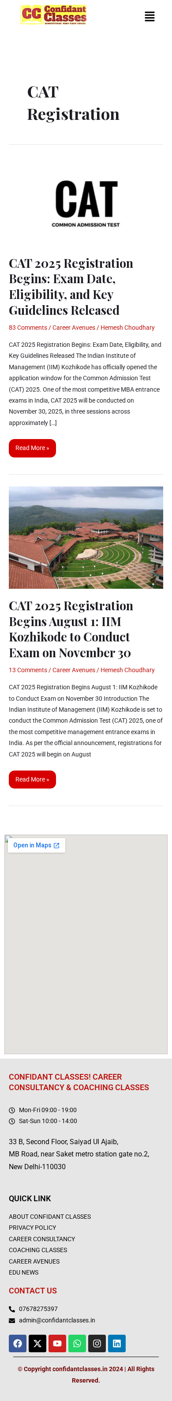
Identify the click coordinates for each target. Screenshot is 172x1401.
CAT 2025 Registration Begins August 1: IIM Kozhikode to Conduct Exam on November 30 (71, 628)
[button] (150, 17)
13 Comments (28, 669)
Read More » (32, 445)
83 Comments (28, 327)
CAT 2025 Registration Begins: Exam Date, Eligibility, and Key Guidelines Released (71, 286)
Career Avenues (73, 327)
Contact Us (33, 1290)
